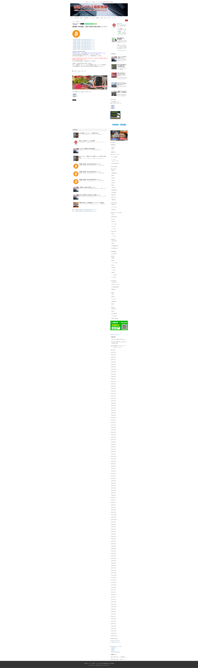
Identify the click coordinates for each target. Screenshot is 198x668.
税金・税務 (113, 313)
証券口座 (112, 209)
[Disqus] (89, 114)
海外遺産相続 (113, 251)
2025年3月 (112, 364)
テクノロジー (113, 262)
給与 (112, 214)
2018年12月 (113, 543)
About (115, 17)
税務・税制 (113, 216)
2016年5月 (112, 618)
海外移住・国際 (114, 318)
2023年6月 (112, 412)
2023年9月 (112, 405)
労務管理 (112, 199)
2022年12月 (113, 427)
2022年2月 (112, 451)
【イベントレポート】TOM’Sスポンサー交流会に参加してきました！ (122, 83)
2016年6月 (112, 616)
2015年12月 (113, 630)
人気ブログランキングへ (115, 642)
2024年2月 (112, 393)
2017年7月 (112, 584)
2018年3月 (112, 565)
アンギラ (112, 228)
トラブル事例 (113, 253)
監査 (112, 243)
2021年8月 (112, 466)
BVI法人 (112, 221)
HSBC (112, 204)
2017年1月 (112, 599)
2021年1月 (112, 483)
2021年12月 (113, 456)
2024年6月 (112, 383)
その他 (112, 147)
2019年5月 (112, 531)
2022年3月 (112, 449)
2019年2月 (112, 538)
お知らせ (112, 280)
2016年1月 (112, 628)
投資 (112, 233)
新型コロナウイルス (114, 154)
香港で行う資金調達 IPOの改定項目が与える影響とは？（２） (90, 194)
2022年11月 (113, 429)
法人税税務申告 (114, 245)
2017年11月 (113, 575)
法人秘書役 (113, 192)
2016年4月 (112, 621)
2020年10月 (113, 490)
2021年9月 (112, 463)
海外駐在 (112, 308)
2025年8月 (112, 354)
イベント (112, 159)
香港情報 (112, 649)
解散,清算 (113, 194)
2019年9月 (112, 521)
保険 (112, 148)
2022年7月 (112, 439)
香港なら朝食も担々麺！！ (115, 659)
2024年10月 (113, 374)
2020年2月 (112, 509)
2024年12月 (113, 369)
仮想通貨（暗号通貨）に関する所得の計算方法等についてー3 (84, 40)
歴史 (112, 260)
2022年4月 (112, 446)
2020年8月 (112, 495)
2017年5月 (112, 589)
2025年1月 (112, 366)
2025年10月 (113, 352)
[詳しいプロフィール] (114, 25)
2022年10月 (113, 432)
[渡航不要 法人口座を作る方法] (119, 115)
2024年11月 (113, 371)
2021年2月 (112, 480)
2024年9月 (112, 376)
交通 (112, 272)
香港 (111, 256)
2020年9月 (112, 492)
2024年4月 (112, 388)
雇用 (112, 175)
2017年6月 (112, 587)
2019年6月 (112, 529)
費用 (112, 185)
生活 (112, 267)
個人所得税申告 (114, 248)
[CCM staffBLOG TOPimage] (99, 9)
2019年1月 (112, 541)
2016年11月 (113, 604)
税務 (112, 180)
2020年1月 (112, 512)
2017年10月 (113, 577)
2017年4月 (112, 592)
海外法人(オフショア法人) (115, 212)
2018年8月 (112, 553)
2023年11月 (113, 400)
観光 (112, 265)
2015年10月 (113, 635)
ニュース (112, 274)
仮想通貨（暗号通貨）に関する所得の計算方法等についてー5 (84, 43)
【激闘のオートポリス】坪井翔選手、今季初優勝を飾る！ (121, 92)
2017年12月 (113, 572)
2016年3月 (112, 623)
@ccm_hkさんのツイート (115, 334)
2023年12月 (113, 398)
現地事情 (112, 301)
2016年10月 (113, 606)
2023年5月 (112, 415)
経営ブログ (113, 650)
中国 (111, 292)
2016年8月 (112, 611)
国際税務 (112, 144)
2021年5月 (112, 473)
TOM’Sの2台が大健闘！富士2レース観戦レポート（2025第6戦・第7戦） (121, 65)
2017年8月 (112, 582)
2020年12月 (113, 485)
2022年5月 (112, 444)
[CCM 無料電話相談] (114, 40)
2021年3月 (112, 478)
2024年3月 (112, 391)
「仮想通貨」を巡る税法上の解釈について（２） (87, 187)
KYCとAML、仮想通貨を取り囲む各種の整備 (87, 148)
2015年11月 (113, 633)
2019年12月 (113, 514)
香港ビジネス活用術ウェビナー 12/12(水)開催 (87, 140)
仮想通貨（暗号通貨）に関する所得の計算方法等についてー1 (84, 39)
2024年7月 (112, 381)
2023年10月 (113, 403)
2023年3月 (112, 420)
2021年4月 (112, 475)
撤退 (112, 303)
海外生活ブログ (114, 647)
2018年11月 (113, 546)
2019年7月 (112, 526)
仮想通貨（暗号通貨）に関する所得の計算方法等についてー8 (84, 47)
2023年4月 (112, 417)
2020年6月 (112, 500)
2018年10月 (113, 548)
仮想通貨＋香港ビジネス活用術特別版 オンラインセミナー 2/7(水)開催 (91, 202)
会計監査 (112, 239)
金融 (112, 257)
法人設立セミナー (114, 284)
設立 (112, 182)
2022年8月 (112, 437)
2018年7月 (112, 555)
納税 (112, 294)
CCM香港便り (113, 282)
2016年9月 (112, 609)
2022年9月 (112, 434)
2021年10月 (113, 461)
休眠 (112, 170)
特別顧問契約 (113, 173)
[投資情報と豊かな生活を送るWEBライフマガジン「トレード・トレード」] (119, 124)
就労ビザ (112, 197)
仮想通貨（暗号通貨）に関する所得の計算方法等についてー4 (84, 42)
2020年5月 (112, 502)
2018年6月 (112, 558)
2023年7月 (112, 410)
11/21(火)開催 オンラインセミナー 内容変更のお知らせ (89, 133)
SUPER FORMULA (114, 163)
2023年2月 (112, 422)
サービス (112, 277)
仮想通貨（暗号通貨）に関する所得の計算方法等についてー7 (84, 46)
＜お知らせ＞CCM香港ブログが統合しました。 (118, 339)
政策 (112, 296)
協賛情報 (112, 289)
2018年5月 (112, 560)
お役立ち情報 (113, 166)
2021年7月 (112, 468)
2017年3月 (112, 594)
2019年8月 (112, 524)
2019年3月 (112, 536)
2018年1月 (112, 570)
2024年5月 (112, 386)
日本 (111, 307)
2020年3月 (112, 507)
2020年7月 (112, 497)
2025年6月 (112, 357)
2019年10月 (113, 519)
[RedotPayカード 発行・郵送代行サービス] (89, 82)
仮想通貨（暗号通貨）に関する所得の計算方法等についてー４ (90, 179)
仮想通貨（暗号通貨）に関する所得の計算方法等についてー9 (84, 49)
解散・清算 (113, 231)
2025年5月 (112, 359)
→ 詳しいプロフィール (121, 34)
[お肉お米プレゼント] (119, 135)
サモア (112, 226)
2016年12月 (113, 601)
